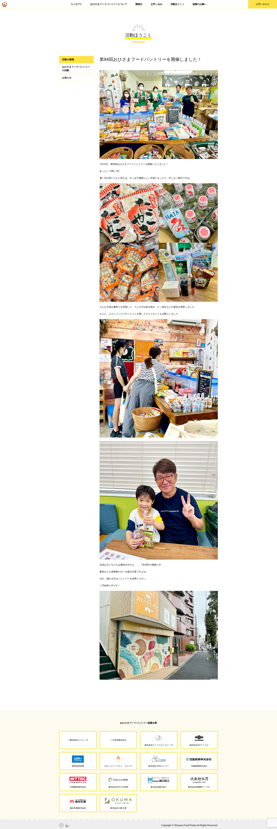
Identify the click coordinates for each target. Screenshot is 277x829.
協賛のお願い (199, 4)
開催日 (138, 4)
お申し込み (156, 4)
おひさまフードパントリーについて (108, 4)
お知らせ (66, 77)
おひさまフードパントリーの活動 (76, 69)
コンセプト (76, 4)
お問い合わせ (262, 4)
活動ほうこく (177, 4)
